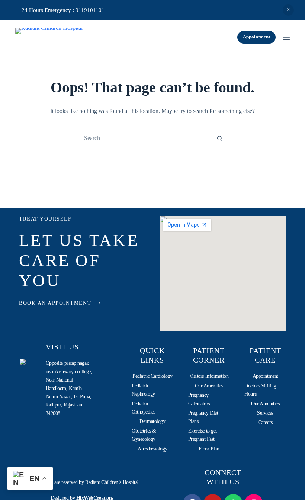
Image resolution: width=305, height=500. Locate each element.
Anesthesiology (152, 449)
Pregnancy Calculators (199, 399)
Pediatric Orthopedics (143, 408)
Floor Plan (209, 449)
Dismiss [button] (288, 10)
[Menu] (286, 37)
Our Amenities (209, 386)
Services (265, 413)
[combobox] (145, 138)
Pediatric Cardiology (152, 376)
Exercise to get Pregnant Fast (202, 435)
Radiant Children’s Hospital (112, 482)
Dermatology (152, 421)
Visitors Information (209, 376)
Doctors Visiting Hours (260, 390)
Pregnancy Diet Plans (203, 417)
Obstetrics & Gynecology (144, 435)
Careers (265, 422)
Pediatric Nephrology (143, 390)
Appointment (256, 36)
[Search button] (219, 138)
